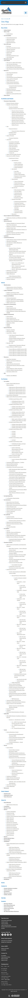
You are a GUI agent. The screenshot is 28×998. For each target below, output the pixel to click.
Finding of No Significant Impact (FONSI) (16, 816)
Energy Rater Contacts (14, 749)
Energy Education (8, 327)
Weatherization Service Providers (14, 287)
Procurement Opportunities (6, 920)
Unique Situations (18, 167)
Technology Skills (18, 210)
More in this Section (5, 18)
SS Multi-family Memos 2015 (15, 404)
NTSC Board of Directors (14, 873)
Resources (6, 70)
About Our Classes (13, 145)
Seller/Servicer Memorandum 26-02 (17, 388)
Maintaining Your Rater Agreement (17, 757)
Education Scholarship (12, 241)
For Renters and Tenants (7, 98)
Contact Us (11, 152)
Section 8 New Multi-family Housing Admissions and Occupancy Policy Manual (17, 253)
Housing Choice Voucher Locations (17, 520)
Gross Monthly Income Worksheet (14, 77)
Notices (5, 809)
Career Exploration (18, 164)
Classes (8, 530)
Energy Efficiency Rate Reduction (14, 67)
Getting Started (7, 30)
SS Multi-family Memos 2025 (15, 441)
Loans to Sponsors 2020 (14, 445)
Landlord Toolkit (10, 516)
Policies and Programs (9, 908)
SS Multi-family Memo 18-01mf (19, 424)
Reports (5, 836)
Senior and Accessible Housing (14, 154)
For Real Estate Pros (8, 495)
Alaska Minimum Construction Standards (16, 535)
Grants (5, 729)
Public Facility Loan (11, 302)
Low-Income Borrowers (12, 64)
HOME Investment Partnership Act (17, 687)
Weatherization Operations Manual (15, 288)
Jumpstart (9, 139)
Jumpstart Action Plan (14, 149)
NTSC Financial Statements (15, 876)
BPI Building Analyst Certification (17, 753)
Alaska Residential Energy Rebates (14, 309)
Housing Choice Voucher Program (14, 518)
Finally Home (10, 33)
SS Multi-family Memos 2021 (15, 429)
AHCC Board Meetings (14, 866)
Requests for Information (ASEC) (16, 850)
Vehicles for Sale (10, 831)
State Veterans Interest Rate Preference (15, 68)
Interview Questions (19, 186)
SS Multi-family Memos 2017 (15, 416)
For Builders (6, 528)
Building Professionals (9, 314)
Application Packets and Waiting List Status (16, 217)
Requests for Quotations (12, 830)
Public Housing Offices (5, 957)
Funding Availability (11, 811)
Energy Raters (10, 306)
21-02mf (13, 433)
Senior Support (5, 791)
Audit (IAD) (6, 713)
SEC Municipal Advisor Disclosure (11, 911)
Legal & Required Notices (6, 925)
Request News (7, 839)
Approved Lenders (11, 39)
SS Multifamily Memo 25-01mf (19, 443)
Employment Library (14, 158)
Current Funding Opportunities (14, 700)
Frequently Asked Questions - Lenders (15, 462)
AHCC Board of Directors (15, 864)
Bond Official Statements (9, 905)
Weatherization (7, 284)
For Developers (7, 499)
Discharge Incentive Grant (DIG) (16, 568)
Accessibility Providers (17, 564)
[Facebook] (2, 934)
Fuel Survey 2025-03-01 (12, 371)
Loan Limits (9, 75)
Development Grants (11, 569)
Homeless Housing (8, 542)
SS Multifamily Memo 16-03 (18, 415)
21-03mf (13, 434)
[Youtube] (10, 934)
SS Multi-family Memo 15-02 (18, 408)
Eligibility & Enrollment (14, 143)
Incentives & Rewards (14, 141)
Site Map (3, 898)
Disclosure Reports (8, 903)
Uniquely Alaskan (11, 51)
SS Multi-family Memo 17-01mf (19, 420)
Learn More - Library (11, 333)
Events (3, 882)
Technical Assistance (11, 298)
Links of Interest (10, 833)
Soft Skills (16, 209)
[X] (8, 934)
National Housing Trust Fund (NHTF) (17, 693)
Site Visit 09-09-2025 (22, 679)
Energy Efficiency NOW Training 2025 (18, 355)
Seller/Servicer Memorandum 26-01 (17, 387)
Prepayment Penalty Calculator (14, 90)
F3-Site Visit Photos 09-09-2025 (23, 604)
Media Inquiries (4, 960)
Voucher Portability (13, 107)
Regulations (6, 879)
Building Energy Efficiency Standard (15, 294)
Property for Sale (10, 813)
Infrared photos (20, 681)
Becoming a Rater (11, 322)
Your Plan (16, 171)
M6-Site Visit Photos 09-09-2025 (23, 654)
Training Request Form (12, 465)
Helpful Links (10, 92)
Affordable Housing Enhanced (14, 65)
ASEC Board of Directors (14, 849)
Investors (3, 901)
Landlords (6, 235)
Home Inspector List (11, 308)
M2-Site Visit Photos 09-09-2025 (23, 621)
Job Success (14, 187)
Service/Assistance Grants (12, 732)
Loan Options (7, 60)
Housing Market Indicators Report (17, 338)
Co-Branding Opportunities (13, 498)
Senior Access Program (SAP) (15, 562)
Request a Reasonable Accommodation (9, 926)
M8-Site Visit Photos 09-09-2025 (23, 671)
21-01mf (13, 431)
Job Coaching (17, 196)
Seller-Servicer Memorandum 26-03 (17, 390)
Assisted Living (7, 793)
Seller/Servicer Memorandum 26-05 (17, 393)
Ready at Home (17, 162)
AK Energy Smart (10, 331)
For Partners (4, 379)
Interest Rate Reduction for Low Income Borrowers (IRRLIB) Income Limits (17, 486)
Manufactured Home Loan (13, 55)
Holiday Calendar (8, 894)
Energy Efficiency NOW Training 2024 (18, 353)
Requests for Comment (12, 822)
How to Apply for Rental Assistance (12, 215)
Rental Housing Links (12, 272)
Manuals (8, 245)
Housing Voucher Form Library (16, 108)
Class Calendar (12, 148)
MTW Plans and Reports (12, 270)
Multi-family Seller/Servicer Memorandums (16, 396)
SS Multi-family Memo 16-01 (18, 412)
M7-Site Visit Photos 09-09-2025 (23, 662)
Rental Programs (10, 708)
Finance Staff (7, 909)
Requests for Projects (11, 825)
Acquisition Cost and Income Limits (15, 467)
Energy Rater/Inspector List (13, 319)
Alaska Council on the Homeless (14, 703)
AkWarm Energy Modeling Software (15, 321)
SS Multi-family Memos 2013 (15, 399)
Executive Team (7, 807)
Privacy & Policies (8, 877)
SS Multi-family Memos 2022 (15, 437)
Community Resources (9, 237)
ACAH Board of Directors (15, 857)
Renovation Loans (8, 58)
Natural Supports (18, 194)
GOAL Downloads (16, 682)
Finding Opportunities (19, 174)
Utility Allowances (11, 273)
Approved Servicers (11, 42)
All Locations (3, 955)
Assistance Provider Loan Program (14, 508)
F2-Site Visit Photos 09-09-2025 (23, 596)
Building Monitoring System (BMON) (15, 301)
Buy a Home (4, 27)
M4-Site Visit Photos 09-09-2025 (23, 638)
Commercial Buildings (9, 295)
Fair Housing (10, 244)
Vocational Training (19, 203)
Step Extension (12, 134)
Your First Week (17, 191)
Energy (3, 282)
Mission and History (5, 948)
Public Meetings (10, 821)
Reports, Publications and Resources (15, 299)
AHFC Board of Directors (12, 804)
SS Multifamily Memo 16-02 (18, 413)
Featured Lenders (10, 40)
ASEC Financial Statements (15, 852)
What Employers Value (19, 189)
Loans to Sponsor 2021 (17, 453)
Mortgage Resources (11, 89)
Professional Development (20, 201)
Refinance (9, 54)
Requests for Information (12, 824)
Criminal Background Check (18, 760)
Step (7, 126)
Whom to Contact (8, 893)
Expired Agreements (13, 756)
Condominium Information (13, 83)
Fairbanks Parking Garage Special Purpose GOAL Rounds (20, 675)
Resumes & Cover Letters (20, 176)
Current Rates (10, 74)
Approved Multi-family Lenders (14, 509)
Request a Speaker (11, 329)
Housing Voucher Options (12, 103)
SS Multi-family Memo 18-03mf (19, 427)
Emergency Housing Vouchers (14, 234)
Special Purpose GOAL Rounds (19, 575)
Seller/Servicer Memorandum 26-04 (17, 392)
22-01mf (13, 440)
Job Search (14, 169)
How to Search (17, 172)
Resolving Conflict (18, 197)
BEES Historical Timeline (15, 540)
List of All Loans (7, 44)
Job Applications (18, 177)
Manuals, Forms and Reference (14, 532)
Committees (6, 806)
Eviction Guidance (11, 279)
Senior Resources (8, 796)
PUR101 (8, 324)
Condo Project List (11, 80)
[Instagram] (5, 934)
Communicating (18, 193)
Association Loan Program (13, 502)
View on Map (7, 979)
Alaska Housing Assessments (13, 363)
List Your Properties (11, 526)
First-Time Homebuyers (12, 72)
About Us (3, 800)
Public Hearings (10, 817)
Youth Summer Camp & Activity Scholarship (17, 239)
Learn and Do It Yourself (12, 78)
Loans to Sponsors (11, 511)
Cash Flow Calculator (11, 359)
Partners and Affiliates (12, 375)
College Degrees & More (19, 204)
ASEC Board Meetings (14, 847)
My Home (9, 46)
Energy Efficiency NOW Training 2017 (18, 352)
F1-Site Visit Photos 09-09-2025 (23, 587)
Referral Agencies (8, 221)
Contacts (9, 710)
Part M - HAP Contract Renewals (19, 269)
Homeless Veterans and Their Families (15, 232)
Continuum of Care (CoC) (15, 566)
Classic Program (10, 135)
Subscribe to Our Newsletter (6, 940)
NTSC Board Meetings (14, 874)
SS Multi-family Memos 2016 (15, 409)
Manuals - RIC (10, 343)
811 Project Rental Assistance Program (15, 712)
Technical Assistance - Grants (16, 742)
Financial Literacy (13, 128)
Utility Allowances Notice (15, 276)
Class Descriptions (13, 146)
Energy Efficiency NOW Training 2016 (18, 350)
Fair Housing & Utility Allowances (14, 242)
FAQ (5, 373)
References (6, 787)
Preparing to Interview (19, 184)
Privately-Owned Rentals (12, 104)
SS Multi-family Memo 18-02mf (19, 426)
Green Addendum (11, 786)
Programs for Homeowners (10, 304)
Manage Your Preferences (6, 942)
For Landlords (7, 514)
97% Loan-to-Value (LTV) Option (14, 62)
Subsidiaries (6, 841)
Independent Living (8, 795)
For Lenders (6, 381)
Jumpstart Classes (18, 212)
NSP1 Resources (15, 698)
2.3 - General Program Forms (18, 728)
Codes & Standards (8, 290)
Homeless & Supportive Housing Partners (16, 702)
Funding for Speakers (11, 776)
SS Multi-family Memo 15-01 (18, 406)
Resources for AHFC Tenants (13, 155)
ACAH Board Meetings (14, 859)
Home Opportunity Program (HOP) (17, 737)
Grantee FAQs (10, 743)
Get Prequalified (7, 35)
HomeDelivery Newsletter (12, 395)
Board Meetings (7, 802)
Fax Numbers (7, 891)
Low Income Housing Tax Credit (16, 688)
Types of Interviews (18, 181)
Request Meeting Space (9, 838)
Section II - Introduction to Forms (17, 719)
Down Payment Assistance (13, 82)
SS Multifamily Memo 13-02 (18, 402)
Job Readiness (15, 160)
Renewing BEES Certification (18, 764)
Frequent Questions (13, 138)
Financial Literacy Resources (18, 131)
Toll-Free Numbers (8, 889)
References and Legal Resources (14, 93)
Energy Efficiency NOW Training (14, 346)
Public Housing (10, 819)
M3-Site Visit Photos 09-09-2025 (23, 630)
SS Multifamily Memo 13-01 (18, 401)
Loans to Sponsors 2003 (14, 455)
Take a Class (6, 31)
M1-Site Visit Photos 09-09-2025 (23, 613)
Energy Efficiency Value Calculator (14, 368)
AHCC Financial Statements (15, 867)
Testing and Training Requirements (17, 754)
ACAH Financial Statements (15, 860)
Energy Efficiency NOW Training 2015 (18, 349)
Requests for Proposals (12, 827)
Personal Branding (18, 165)
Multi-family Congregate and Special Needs (17, 505)
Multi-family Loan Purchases (13, 503)
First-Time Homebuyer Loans (13, 47)
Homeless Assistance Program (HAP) (17, 554)
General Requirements (12, 37)
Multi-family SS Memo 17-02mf (19, 419)
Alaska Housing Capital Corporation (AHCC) (17, 862)
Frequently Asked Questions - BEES (17, 539)
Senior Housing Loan (11, 506)
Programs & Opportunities (9, 101)
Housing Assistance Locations (10, 888)
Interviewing (15, 179)
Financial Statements (8, 906)
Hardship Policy (12, 132)
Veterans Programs (11, 49)
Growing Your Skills (16, 199)
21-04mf (14, 436)
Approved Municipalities (12, 464)
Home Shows (7, 95)
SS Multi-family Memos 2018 (15, 422)
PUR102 (8, 325)
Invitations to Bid (11, 814)
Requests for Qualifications (13, 828)
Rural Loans (9, 52)
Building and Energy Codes (13, 292)
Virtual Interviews (18, 183)
